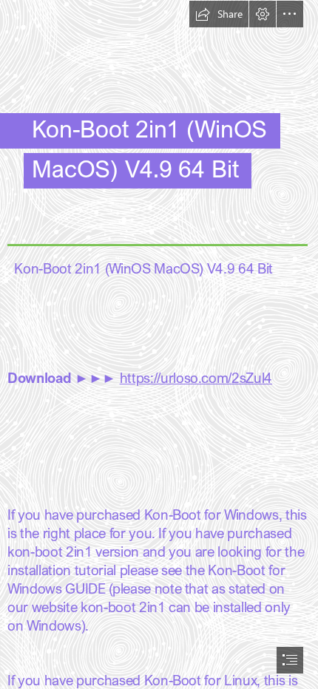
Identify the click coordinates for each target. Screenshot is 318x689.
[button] (218, 14)
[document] (159, 344)
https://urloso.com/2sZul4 (196, 377)
